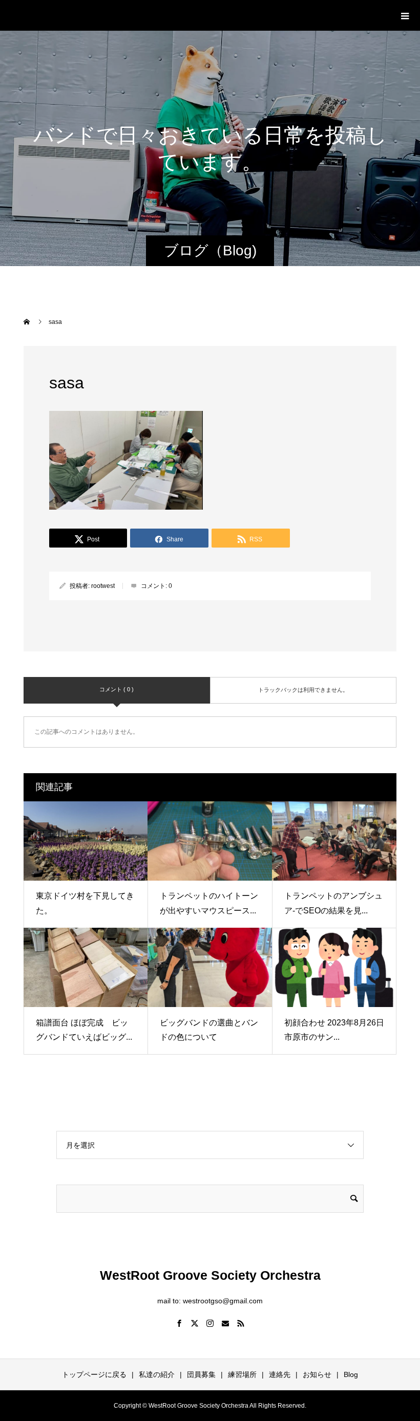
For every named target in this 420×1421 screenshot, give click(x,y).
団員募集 (201, 1374)
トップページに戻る (94, 1374)
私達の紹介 (157, 1374)
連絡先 (279, 1374)
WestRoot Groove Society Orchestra (134, 15)
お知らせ (317, 1374)
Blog (351, 1374)
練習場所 (242, 1374)
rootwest (103, 585)
